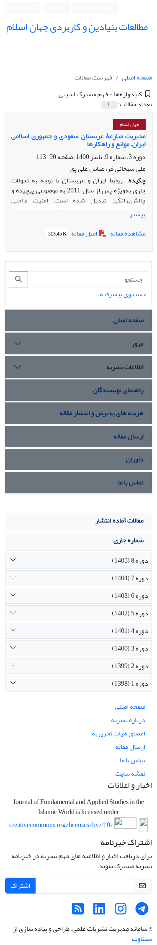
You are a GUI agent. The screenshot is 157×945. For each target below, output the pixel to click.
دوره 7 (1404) (130, 578)
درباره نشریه (128, 720)
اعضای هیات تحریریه (118, 733)
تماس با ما (131, 482)
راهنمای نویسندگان (118, 390)
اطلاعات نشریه (125, 367)
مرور (137, 343)
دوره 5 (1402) (130, 613)
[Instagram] (121, 911)
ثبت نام (57, 7)
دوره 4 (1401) (130, 631)
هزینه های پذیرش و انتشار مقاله (101, 413)
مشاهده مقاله (128, 233)
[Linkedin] (99, 911)
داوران (135, 459)
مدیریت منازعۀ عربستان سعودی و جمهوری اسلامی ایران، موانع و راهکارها (78, 140)
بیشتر (137, 214)
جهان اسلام (129, 124)
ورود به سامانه (93, 8)
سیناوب (142, 938)
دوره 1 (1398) (130, 683)
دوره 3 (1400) (130, 648)
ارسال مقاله (128, 436)
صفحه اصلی (137, 77)
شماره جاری (128, 540)
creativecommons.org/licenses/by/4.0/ (61, 825)
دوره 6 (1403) (130, 595)
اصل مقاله (73, 233)
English (20, 8)
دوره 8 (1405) (130, 560)
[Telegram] (142, 911)
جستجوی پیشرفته (123, 294)
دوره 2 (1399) (130, 666)
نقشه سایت (130, 773)
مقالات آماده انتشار (119, 520)
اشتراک (20, 885)
